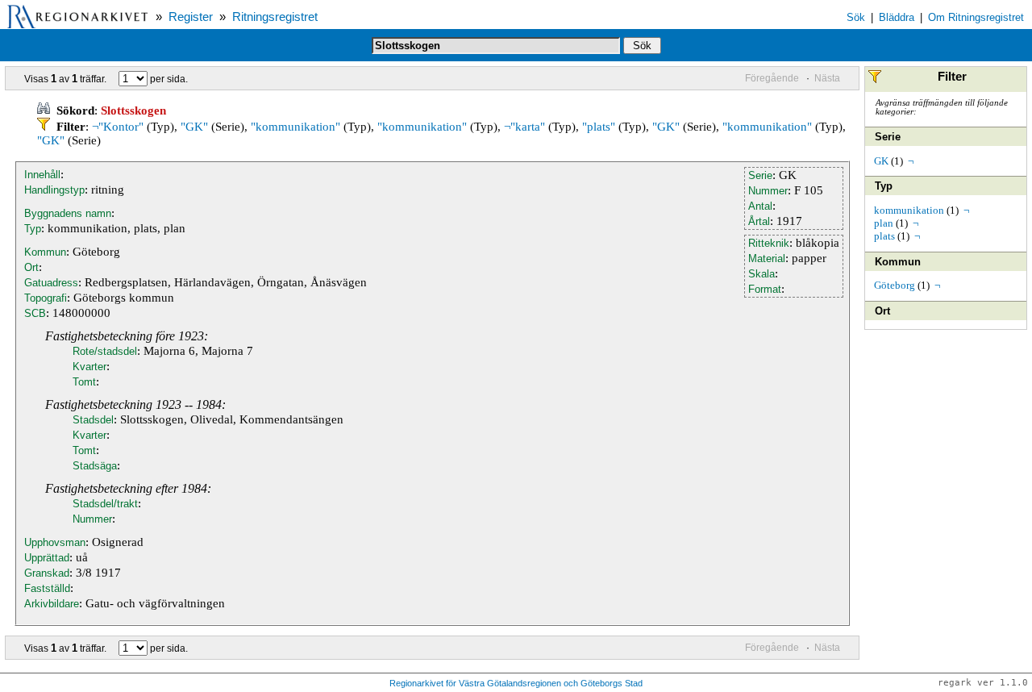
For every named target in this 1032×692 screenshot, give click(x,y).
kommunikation (909, 210)
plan (883, 223)
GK (881, 161)
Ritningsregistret (275, 16)
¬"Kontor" (118, 126)
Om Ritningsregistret (976, 17)
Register (191, 16)
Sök (856, 17)
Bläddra (896, 17)
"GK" (194, 126)
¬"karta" (524, 126)
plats (884, 236)
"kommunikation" (295, 126)
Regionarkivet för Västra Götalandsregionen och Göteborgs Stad (516, 683)
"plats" (598, 126)
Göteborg (894, 285)
